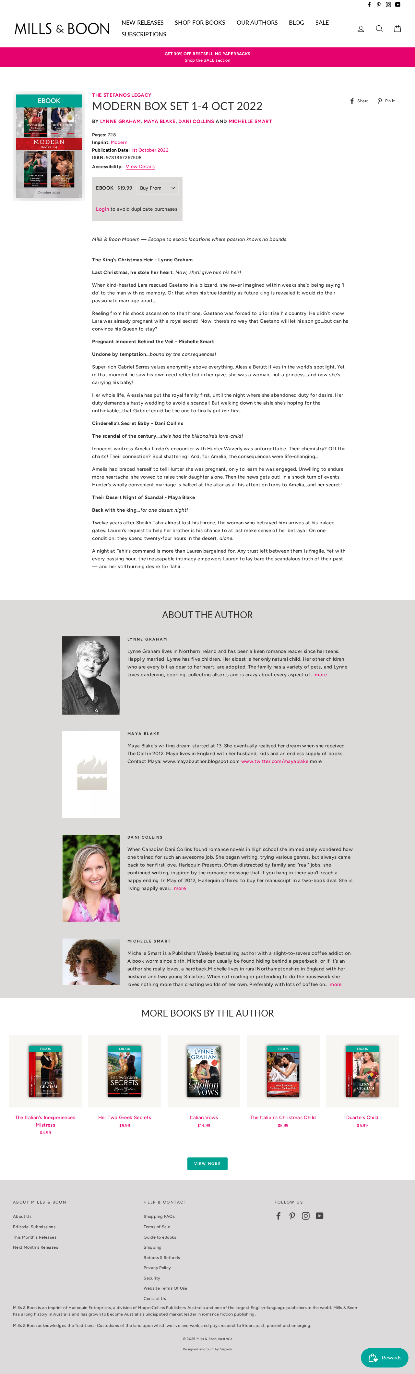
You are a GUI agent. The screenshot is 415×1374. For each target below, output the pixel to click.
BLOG (296, 22)
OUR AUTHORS (257, 22)
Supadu (226, 1349)
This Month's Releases (34, 1237)
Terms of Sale (157, 1226)
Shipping (152, 1247)
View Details (140, 166)
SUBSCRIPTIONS (144, 34)
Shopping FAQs (159, 1216)
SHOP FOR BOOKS (200, 22)
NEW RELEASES (143, 22)
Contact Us (155, 1298)
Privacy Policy (157, 1267)
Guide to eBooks (160, 1237)
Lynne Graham (120, 121)
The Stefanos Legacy (121, 95)
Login (102, 209)
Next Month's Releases (35, 1247)
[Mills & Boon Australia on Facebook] (278, 1216)
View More (207, 1164)
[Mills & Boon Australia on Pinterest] (292, 1216)
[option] (207, 57)
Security (152, 1278)
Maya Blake (160, 121)
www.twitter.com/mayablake (274, 761)
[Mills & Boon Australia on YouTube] (320, 1216)
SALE (322, 22)
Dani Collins (196, 121)
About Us (22, 1216)
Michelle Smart (250, 121)
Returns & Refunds (162, 1257)
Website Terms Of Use (165, 1288)
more (321, 675)
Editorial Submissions (34, 1226)
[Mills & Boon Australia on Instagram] (306, 1216)
